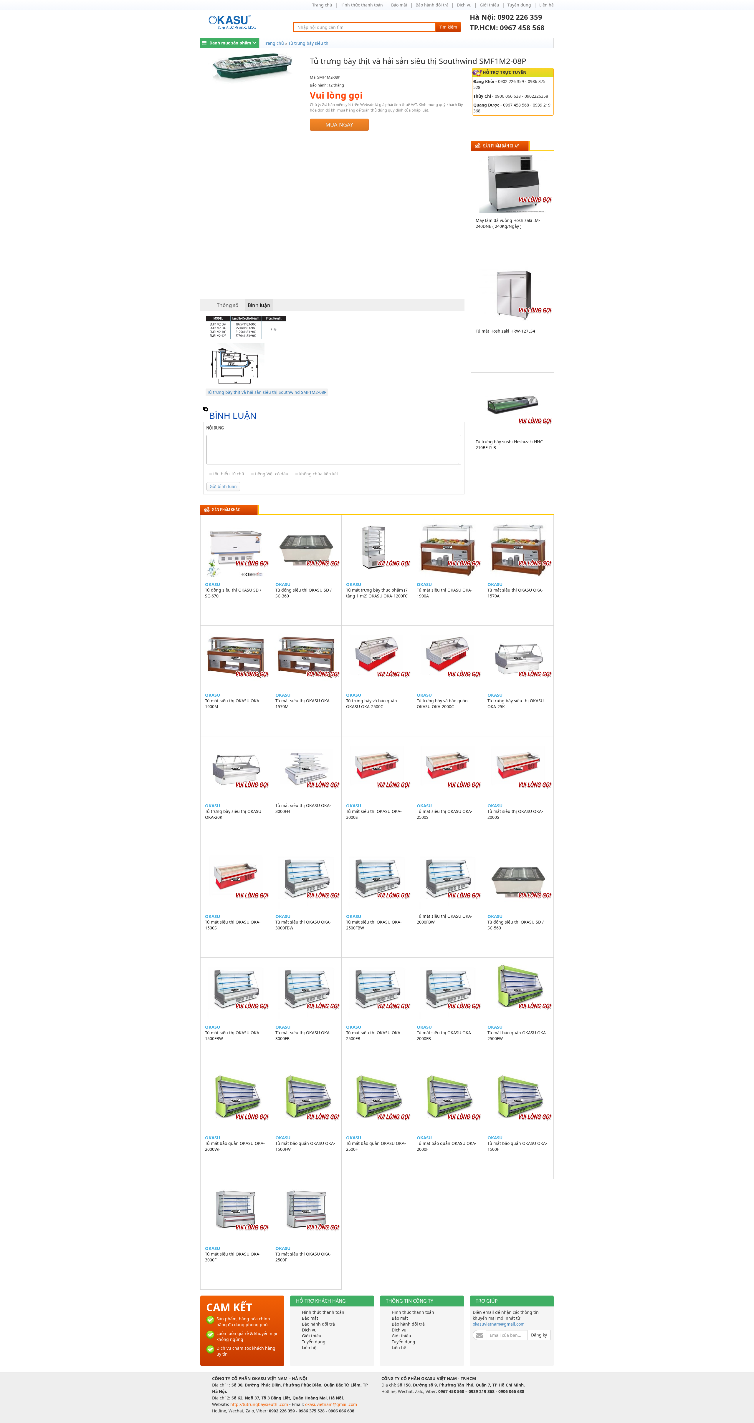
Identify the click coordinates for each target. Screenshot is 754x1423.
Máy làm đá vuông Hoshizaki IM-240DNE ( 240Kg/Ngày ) (508, 223)
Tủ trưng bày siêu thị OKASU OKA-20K (233, 814)
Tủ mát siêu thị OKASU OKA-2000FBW (444, 919)
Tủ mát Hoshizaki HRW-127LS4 (505, 331)
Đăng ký (539, 1335)
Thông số (227, 305)
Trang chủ (322, 5)
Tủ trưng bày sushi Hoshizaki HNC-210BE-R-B (510, 444)
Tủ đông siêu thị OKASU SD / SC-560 (515, 925)
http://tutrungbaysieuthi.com (259, 1404)
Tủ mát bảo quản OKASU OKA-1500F (517, 1146)
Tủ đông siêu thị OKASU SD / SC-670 (233, 593)
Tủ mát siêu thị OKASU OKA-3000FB (303, 1035)
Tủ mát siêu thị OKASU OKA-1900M (233, 703)
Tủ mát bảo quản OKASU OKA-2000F (447, 1146)
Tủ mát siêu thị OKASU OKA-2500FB (374, 1035)
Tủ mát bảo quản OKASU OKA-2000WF (235, 1146)
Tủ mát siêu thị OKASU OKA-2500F (303, 1257)
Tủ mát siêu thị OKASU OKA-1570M (303, 703)
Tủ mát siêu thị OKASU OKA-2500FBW (374, 925)
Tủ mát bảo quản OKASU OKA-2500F (376, 1146)
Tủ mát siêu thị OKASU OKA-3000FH (303, 808)
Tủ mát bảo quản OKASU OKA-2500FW (517, 1035)
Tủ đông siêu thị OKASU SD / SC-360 (303, 593)
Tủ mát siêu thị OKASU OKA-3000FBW (303, 925)
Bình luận (259, 305)
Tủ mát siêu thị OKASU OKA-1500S (233, 925)
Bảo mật (399, 5)
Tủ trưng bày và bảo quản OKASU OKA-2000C (442, 703)
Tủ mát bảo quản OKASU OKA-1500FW (305, 1146)
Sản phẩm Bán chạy (501, 146)
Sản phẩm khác (226, 510)
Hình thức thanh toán (361, 5)
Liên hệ (546, 5)
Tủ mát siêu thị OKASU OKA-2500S (444, 814)
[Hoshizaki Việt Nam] (233, 22)
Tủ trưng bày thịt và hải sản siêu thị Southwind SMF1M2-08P (266, 392)
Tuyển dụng (519, 5)
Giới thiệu (489, 5)
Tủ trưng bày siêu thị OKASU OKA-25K (515, 703)
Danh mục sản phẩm (230, 43)
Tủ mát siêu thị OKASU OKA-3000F (233, 1257)
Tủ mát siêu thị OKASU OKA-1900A (444, 593)
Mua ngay (339, 124)
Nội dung (215, 428)
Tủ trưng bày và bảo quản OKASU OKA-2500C (371, 703)
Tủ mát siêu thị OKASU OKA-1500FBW (233, 1035)
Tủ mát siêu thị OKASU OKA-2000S (515, 814)
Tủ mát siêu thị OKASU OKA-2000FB (444, 1035)
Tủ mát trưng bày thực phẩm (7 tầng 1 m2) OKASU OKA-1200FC (377, 593)
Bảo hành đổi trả (432, 5)
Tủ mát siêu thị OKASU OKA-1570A (515, 593)
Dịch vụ (464, 5)
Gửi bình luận (223, 486)
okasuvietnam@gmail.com (499, 1324)
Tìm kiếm (448, 27)
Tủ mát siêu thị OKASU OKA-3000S (374, 814)
